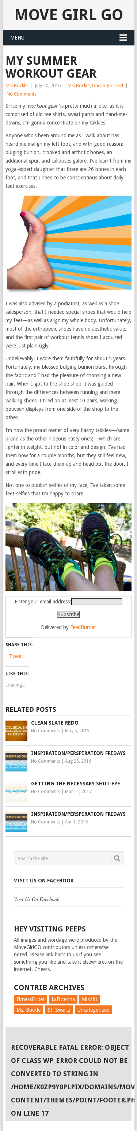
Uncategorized (107, 85)
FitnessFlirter (30, 999)
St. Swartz (59, 1010)
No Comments (22, 94)
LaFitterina (63, 999)
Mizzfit (89, 999)
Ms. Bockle (16, 85)
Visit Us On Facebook (44, 880)
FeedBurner (83, 627)
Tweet (16, 656)
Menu (17, 38)
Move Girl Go (68, 15)
